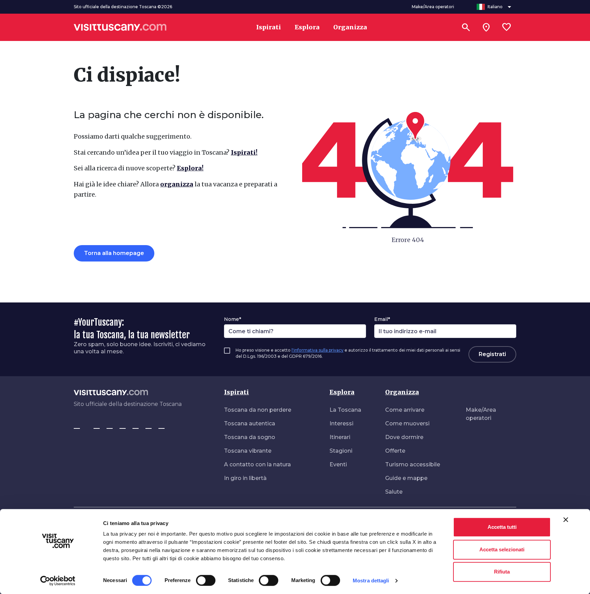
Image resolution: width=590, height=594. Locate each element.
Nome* (232, 319)
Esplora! (190, 168)
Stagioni (340, 451)
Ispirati (236, 392)
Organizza (402, 392)
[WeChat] (148, 425)
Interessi (341, 423)
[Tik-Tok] (110, 425)
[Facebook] (77, 425)
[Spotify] (161, 425)
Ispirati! (244, 152)
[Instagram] (97, 425)
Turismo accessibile (412, 464)
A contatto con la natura (257, 464)
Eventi (338, 464)
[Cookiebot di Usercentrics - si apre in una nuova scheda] (58, 581)
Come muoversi (407, 423)
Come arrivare (404, 410)
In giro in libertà (245, 478)
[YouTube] (135, 425)
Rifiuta (502, 572)
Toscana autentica (249, 423)
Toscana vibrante (247, 451)
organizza (176, 184)
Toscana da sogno (249, 437)
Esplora (341, 392)
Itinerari (339, 437)
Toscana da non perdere (257, 410)
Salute (394, 492)
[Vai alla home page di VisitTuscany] (120, 27)
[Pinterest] (123, 425)
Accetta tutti (502, 527)
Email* (382, 319)
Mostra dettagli (371, 580)
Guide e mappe (406, 478)
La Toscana (345, 410)
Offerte (395, 451)
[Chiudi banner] (565, 519)
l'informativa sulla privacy (317, 350)
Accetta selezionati (501, 549)
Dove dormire (404, 437)
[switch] (205, 580)
